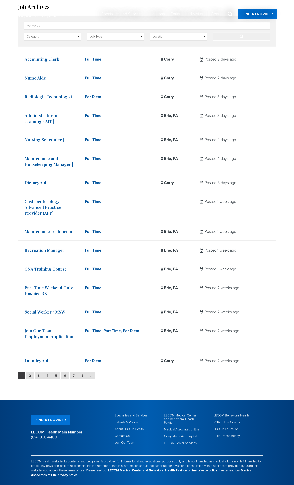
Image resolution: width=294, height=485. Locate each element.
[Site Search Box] (230, 14)
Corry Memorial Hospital (180, 436)
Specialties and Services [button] (122, 14)
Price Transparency (227, 436)
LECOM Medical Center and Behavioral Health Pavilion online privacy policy (162, 470)
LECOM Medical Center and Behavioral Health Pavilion (180, 419)
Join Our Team (125, 443)
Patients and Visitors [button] (188, 14)
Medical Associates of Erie (181, 429)
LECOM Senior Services (180, 443)
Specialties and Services (131, 415)
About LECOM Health (129, 429)
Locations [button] (157, 14)
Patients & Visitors (126, 422)
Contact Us (122, 436)
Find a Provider (257, 14)
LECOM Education (226, 429)
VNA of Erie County (227, 422)
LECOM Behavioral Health (231, 415)
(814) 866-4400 (44, 437)
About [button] (216, 14)
